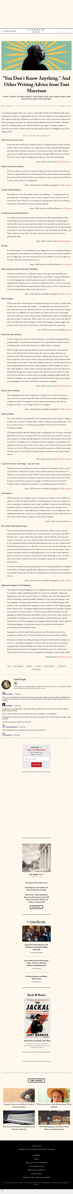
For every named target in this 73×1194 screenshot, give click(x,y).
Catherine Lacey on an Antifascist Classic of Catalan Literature (19, 1106)
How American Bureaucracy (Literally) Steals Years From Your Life (19, 1128)
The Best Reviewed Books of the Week (37, 1041)
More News (36, 907)
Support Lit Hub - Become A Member (36, 1177)
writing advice (36, 669)
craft (9, 666)
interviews (29, 666)
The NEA (38, 666)
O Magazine (67, 208)
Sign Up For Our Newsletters (36, 1162)
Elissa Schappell (18, 666)
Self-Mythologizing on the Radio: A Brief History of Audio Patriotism (54, 1128)
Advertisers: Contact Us (36, 1170)
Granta (69, 521)
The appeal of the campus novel (36, 883)
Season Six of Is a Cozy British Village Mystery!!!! (36, 947)
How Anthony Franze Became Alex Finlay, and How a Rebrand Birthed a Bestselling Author (36, 963)
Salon (70, 330)
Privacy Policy (36, 1173)
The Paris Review (66, 185)
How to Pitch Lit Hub (36, 1166)
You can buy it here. (40, 688)
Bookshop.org (47, 1182)
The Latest (36, 1080)
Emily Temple (6, 106)
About (36, 1159)
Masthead (36, 1155)
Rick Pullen (37, 968)
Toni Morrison (61, 666)
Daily (36, 874)
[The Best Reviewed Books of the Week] (37, 1019)
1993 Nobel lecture (65, 657)
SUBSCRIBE (36, 764)
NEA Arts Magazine (64, 162)
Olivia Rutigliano (37, 952)
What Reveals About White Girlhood (54, 1106)
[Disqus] (36, 714)
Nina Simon (37, 982)
